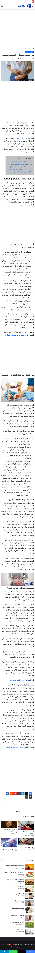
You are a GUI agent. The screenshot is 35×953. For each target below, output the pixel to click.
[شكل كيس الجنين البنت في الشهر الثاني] (9, 824)
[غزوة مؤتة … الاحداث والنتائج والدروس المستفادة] (29, 882)
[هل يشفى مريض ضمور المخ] (9, 842)
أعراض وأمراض (24, 48)
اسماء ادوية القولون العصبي (14, 747)
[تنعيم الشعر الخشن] (29, 889)
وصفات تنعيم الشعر (26, 1)
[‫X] (26, 793)
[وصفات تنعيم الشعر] (29, 903)
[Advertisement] (17, 28)
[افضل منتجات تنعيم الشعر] (29, 918)
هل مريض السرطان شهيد (18, 680)
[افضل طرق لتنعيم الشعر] (29, 910)
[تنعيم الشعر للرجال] (29, 896)
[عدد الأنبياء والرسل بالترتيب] (29, 925)
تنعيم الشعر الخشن (19, 887)
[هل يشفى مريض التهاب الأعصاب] (26, 825)
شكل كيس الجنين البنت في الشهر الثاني (10, 830)
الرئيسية (31, 48)
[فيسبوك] (30, 793)
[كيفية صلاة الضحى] (29, 932)
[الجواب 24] (24, 6)
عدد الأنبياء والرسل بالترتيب (17, 923)
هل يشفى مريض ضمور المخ (10, 849)
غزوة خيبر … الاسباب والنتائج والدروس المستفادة (15, 866)
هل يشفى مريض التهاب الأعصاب (28, 832)
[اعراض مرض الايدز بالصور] (26, 841)
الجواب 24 (19, 138)
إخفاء (19, 158)
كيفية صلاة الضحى (19, 930)
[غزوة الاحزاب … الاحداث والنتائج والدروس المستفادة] (29, 875)
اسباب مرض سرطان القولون (15, 335)
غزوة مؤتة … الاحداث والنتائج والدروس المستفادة (14, 880)
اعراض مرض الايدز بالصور (28, 847)
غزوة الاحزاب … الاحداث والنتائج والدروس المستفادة (14, 873)
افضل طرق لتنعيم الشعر (18, 908)
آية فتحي (31, 58)
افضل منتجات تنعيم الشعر (17, 915)
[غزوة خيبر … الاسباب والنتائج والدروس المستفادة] (29, 867)
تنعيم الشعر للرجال (19, 894)
